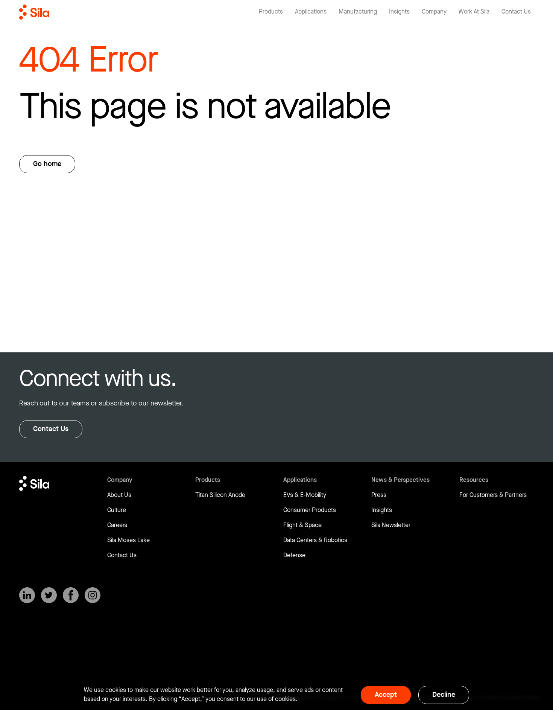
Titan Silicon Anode (220, 495)
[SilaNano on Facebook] (71, 595)
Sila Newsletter (390, 525)
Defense (294, 555)
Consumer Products (309, 510)
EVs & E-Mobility (304, 495)
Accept (386, 694)
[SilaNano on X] (49, 595)
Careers (117, 525)
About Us (119, 495)
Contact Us (50, 429)
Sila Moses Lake (128, 540)
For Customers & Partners (493, 495)
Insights (381, 510)
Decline (443, 694)
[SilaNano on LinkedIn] (27, 595)
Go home (47, 164)
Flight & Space (302, 525)
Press (378, 495)
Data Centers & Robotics (315, 540)
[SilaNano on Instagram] (92, 595)
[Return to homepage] (34, 12)
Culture (116, 510)
